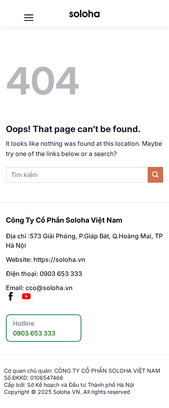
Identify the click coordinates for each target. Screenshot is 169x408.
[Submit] (155, 174)
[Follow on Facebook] (10, 297)
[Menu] (29, 17)
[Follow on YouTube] (26, 297)
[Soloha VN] (84, 13)
